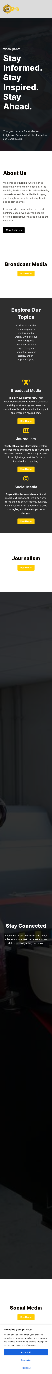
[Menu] (47, 9)
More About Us (14, 230)
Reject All (26, 1368)
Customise (26, 1360)
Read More (26, 273)
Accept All (26, 1352)
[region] (26, 1349)
